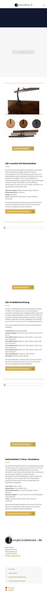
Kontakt (12, 569)
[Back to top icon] (42, 597)
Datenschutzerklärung (17, 577)
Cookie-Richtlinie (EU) (17, 581)
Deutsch (11, 588)
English (11, 590)
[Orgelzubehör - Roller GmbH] (23, 4)
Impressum (13, 573)
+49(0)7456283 (11, 554)
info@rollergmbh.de (12, 556)
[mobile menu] (44, 5)
